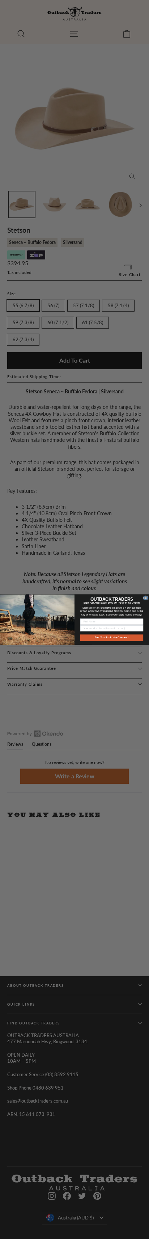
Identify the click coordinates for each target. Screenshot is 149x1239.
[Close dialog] (146, 598)
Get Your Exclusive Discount (112, 637)
